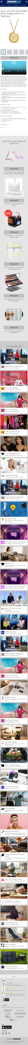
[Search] (26, 1)
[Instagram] (6, 1033)
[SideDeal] (8, 1017)
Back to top (14, 976)
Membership (4, 1005)
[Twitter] (9, 1033)
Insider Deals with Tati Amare (14, 8)
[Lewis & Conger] (20, 1010)
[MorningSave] (20, 1014)
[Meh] (8, 1014)
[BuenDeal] (20, 1017)
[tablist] (14, 52)
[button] (1, 2)
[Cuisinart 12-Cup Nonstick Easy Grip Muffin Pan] (14, 323)
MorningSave (3, 8)
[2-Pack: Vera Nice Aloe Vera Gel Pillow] (14, 196)
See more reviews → (6, 997)
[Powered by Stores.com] (14, 1039)
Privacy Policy (11, 1042)
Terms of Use (17, 1042)
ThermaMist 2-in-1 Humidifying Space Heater (14, 236)
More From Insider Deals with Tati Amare (14, 142)
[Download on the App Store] (7, 1027)
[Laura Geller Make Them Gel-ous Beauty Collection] (14, 291)
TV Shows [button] (3, 5)
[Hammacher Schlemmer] (8, 1010)
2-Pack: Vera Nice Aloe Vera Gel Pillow (14, 204)
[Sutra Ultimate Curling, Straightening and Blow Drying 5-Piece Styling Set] (14, 164)
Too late (14, 58)
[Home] (14, 1)
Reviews (4, 980)
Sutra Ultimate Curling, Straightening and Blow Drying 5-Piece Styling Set (14, 173)
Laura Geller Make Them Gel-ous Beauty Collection (14, 300)
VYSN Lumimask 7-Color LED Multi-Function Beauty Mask (14, 268)
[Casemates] (14, 1020)
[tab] (3, 52)
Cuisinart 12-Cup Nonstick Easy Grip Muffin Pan (14, 332)
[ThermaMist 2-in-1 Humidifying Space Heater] (14, 228)
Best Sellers (16, 5)
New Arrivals (23, 5)
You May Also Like (14, 346)
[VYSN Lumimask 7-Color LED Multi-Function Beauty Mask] (14, 260)
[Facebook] (3, 1033)
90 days (2, 127)
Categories (9, 5)
